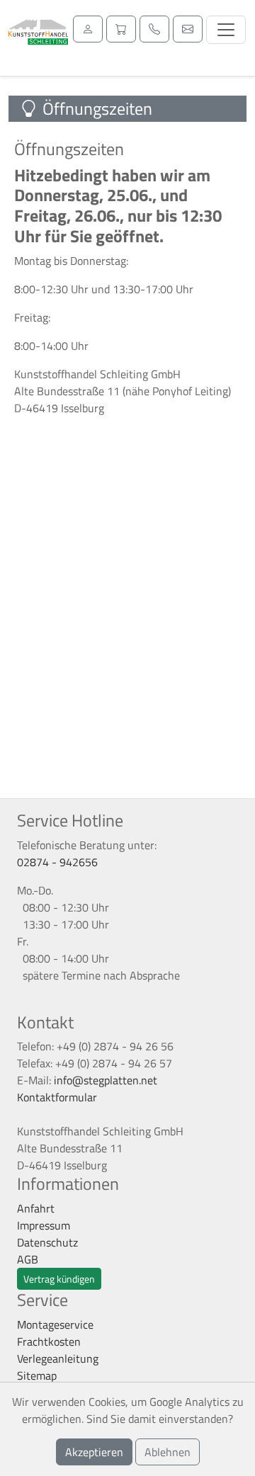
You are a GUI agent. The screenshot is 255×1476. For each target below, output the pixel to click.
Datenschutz (47, 1242)
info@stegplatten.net (105, 1080)
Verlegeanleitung (57, 1358)
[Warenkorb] (121, 29)
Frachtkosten (49, 1341)
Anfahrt (36, 1208)
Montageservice (55, 1324)
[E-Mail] (188, 29)
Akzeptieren (94, 1451)
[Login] (88, 29)
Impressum (43, 1225)
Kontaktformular (57, 1097)
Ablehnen (167, 1451)
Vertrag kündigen (59, 1278)
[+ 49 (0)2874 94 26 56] (154, 29)
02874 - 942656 (57, 861)
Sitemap (37, 1375)
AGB (27, 1259)
